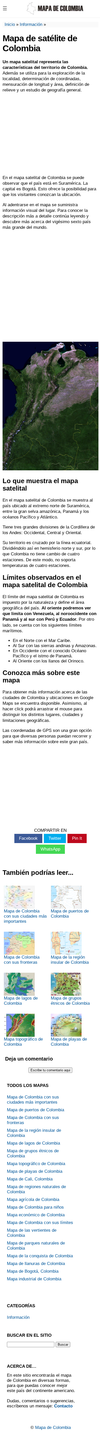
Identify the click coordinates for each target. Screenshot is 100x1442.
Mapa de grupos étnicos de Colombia (70, 1001)
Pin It (77, 838)
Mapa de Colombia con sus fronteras (21, 960)
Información (31, 24)
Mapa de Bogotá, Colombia (32, 1271)
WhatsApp (50, 849)
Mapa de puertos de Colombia (70, 914)
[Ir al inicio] (54, 13)
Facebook (28, 838)
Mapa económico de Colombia (36, 1214)
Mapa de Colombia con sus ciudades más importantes (25, 916)
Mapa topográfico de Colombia (23, 1042)
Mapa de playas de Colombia (69, 1042)
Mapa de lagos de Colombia (21, 1001)
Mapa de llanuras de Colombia (36, 1263)
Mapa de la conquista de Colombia (40, 1255)
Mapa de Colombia (53, 1427)
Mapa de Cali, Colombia (30, 1179)
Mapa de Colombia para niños (35, 1207)
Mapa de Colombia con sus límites (40, 1222)
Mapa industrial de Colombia (34, 1279)
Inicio (10, 24)
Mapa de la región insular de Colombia (70, 960)
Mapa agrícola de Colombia (33, 1199)
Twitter (54, 838)
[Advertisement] (50, 134)
